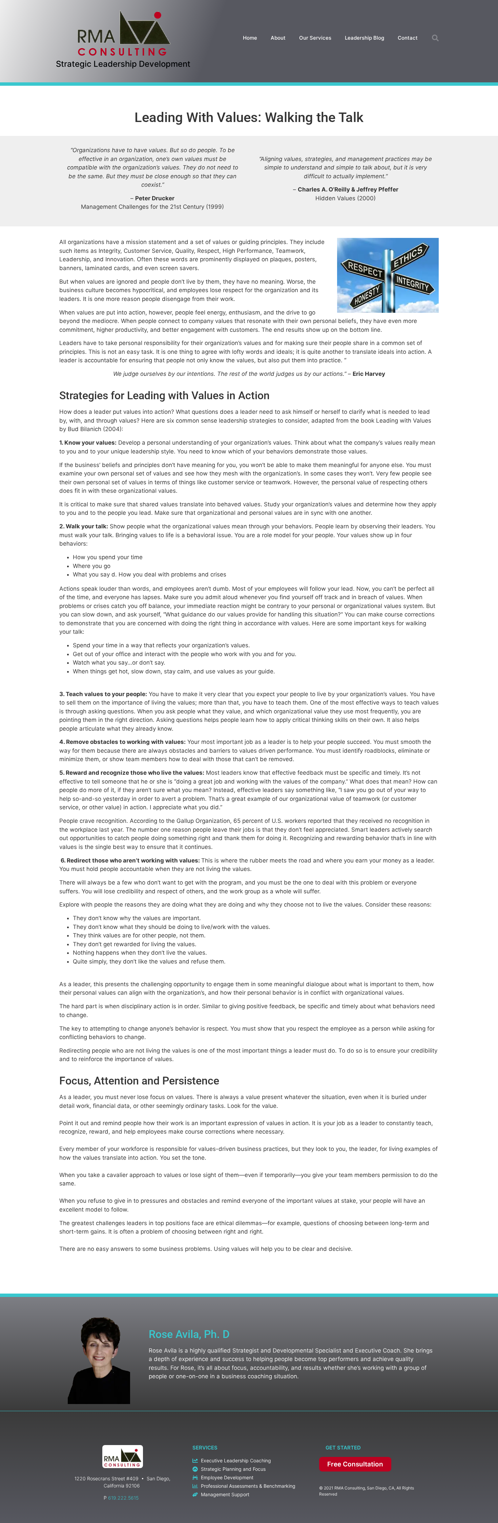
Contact (408, 38)
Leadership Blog (364, 38)
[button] (435, 38)
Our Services (315, 38)
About (278, 38)
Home (250, 38)
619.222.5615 (123, 1498)
